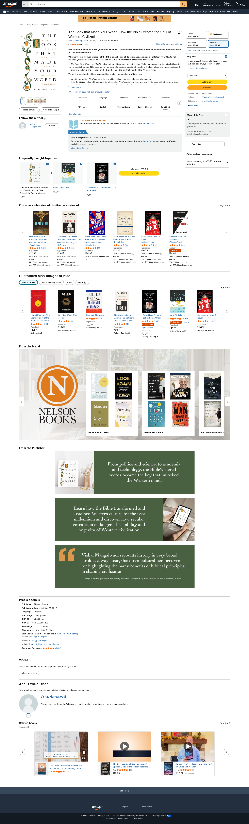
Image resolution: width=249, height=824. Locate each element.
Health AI (16, 11)
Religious (44, 25)
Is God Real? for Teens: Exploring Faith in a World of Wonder (194, 765)
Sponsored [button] (23, 727)
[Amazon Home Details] (200, 11)
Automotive (225, 11)
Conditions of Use (88, 816)
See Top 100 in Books (67, 634)
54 (71, 321)
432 (100, 319)
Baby (235, 11)
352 (128, 324)
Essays (179, 322)
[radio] (196, 34)
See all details (74, 114)
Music (179, 11)
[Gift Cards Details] (147, 11)
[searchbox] (104, 4)
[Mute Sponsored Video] (84, 758)
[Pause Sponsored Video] (84, 753)
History (28, 25)
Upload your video (29, 673)
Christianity (54, 25)
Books (131, 11)
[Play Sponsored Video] (124, 746)
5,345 (156, 321)
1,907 (212, 321)
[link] (68, 173)
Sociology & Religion (38, 636)
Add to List (196, 144)
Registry (170, 11)
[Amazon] (10, 4)
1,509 (45, 324)
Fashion (160, 11)
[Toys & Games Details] (217, 11)
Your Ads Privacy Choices (156, 816)
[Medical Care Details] (36, 11)
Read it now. (148, 123)
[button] (6, 11)
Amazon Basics (47, 11)
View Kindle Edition (79, 148)
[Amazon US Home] (97, 808)
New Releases (76, 11)
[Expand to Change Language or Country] (198, 5)
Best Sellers (61, 11)
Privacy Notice (103, 816)
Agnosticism (147, 326)
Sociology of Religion (38, 640)
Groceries (90, 11)
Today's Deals (119, 11)
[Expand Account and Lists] (219, 5)
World (35, 25)
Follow (52, 125)
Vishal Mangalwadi (79, 40)
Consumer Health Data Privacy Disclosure (127, 816)
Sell (152, 11)
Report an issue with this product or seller (91, 92)
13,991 (185, 319)
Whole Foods (104, 11)
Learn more (148, 141)
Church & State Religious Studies (44, 644)
